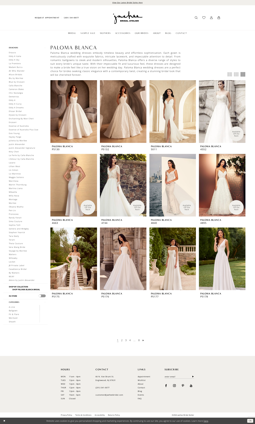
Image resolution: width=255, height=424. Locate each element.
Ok (250, 420)
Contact (141, 387)
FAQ (140, 398)
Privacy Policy (66, 415)
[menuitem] (47, 18)
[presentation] (42, 295)
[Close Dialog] (4, 420)
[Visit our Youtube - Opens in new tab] (191, 385)
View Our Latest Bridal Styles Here (127, 2)
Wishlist (142, 380)
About (140, 384)
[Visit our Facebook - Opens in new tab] (166, 385)
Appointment (144, 376)
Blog (140, 391)
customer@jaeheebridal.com (109, 395)
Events (141, 395)
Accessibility (100, 415)
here (206, 420)
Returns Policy (114, 415)
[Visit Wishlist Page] (204, 17)
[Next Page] (143, 340)
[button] (211, 17)
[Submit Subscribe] (192, 377)
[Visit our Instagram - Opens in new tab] (174, 385)
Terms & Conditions (83, 415)
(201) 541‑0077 (102, 387)
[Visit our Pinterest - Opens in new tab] (182, 385)
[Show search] (196, 17)
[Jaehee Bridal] (127, 17)
